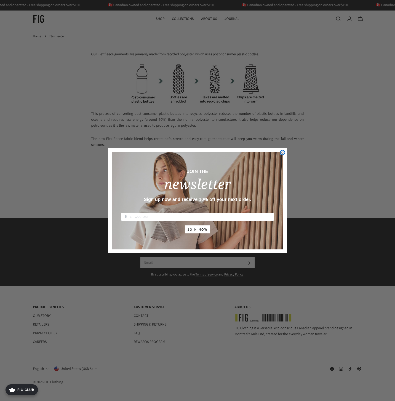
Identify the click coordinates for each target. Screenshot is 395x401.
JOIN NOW (197, 229)
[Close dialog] (282, 152)
